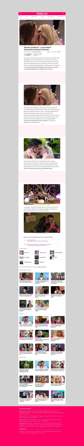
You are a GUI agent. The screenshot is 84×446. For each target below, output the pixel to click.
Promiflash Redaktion (36, 51)
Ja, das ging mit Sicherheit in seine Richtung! (37, 245)
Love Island (33, 59)
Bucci (51, 61)
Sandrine (36, 65)
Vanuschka (29, 58)
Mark (30, 113)
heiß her (38, 63)
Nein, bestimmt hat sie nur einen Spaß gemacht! (37, 241)
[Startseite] (42, 13)
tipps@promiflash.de (41, 266)
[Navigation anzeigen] (20, 13)
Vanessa (50, 69)
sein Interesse (56, 65)
